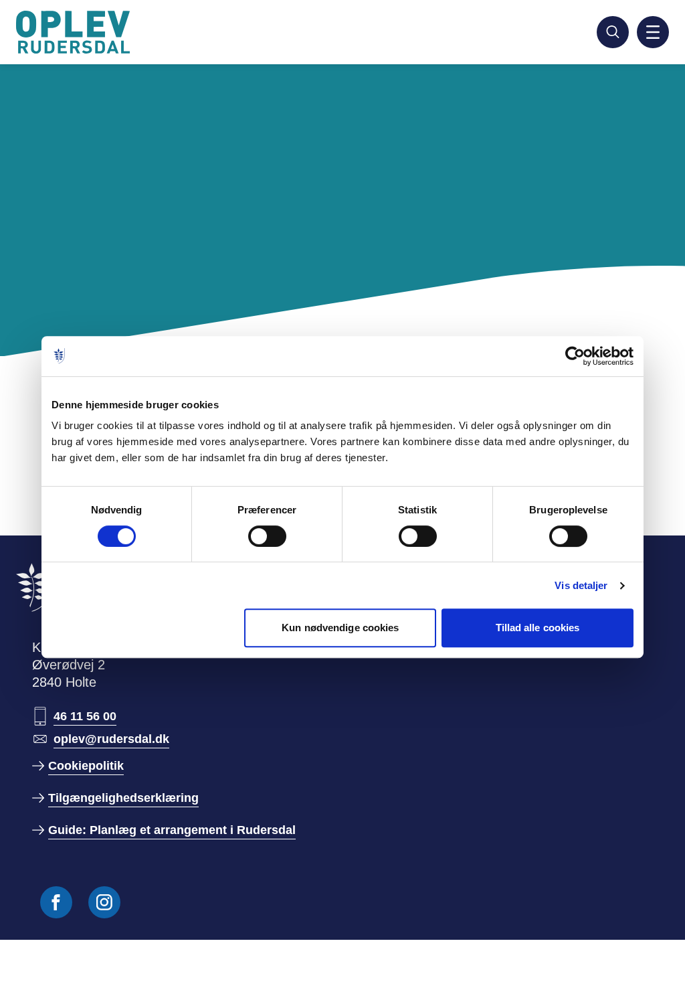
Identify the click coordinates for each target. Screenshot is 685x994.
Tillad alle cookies (538, 627)
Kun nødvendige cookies (340, 627)
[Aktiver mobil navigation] (653, 32)
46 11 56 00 (85, 716)
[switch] (267, 536)
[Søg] (613, 32)
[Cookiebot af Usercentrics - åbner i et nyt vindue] (574, 356)
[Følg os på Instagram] (104, 902)
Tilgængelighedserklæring (123, 798)
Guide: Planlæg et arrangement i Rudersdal (172, 830)
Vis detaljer (581, 585)
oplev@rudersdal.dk (111, 739)
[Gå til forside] (75, 32)
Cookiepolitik (86, 765)
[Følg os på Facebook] (56, 902)
